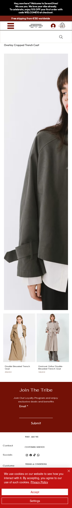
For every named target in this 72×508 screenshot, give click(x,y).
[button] (62, 25)
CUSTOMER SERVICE (35, 447)
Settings (35, 501)
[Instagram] (26, 455)
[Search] (61, 37)
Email (23, 406)
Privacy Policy (39, 482)
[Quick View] (19, 337)
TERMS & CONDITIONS (36, 464)
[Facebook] (30, 455)
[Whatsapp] (38, 455)
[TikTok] (34, 455)
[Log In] (52, 26)
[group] (36, 345)
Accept (35, 492)
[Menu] (10, 26)
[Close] (66, 473)
